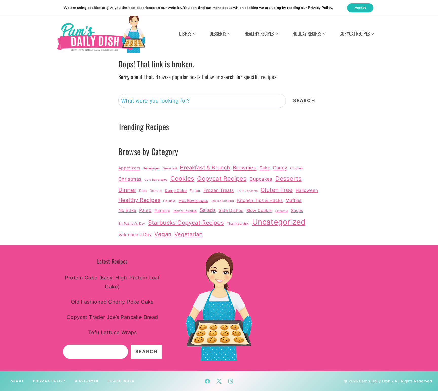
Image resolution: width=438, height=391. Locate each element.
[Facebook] (207, 381)
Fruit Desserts (247, 191)
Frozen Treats (218, 190)
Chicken (296, 168)
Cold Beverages (156, 179)
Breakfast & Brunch (205, 167)
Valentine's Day (135, 234)
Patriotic (162, 210)
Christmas (130, 179)
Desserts (288, 178)
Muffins (294, 200)
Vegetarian (188, 234)
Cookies (182, 178)
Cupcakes (260, 179)
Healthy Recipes (139, 200)
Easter (195, 191)
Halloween (307, 190)
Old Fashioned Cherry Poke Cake (112, 302)
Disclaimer (87, 381)
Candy (280, 168)
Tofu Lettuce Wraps (112, 332)
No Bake (127, 210)
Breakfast (170, 168)
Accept (360, 7)
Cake (264, 168)
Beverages (151, 168)
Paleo (145, 210)
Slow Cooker (259, 210)
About (17, 381)
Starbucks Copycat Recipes (186, 222)
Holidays (169, 201)
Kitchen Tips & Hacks (260, 200)
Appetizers (129, 168)
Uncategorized (278, 221)
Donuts (156, 191)
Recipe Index (121, 381)
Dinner (127, 189)
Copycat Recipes (221, 178)
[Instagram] (231, 381)
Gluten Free (277, 189)
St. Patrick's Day (131, 223)
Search (304, 100)
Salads (208, 210)
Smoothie (281, 211)
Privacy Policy (49, 381)
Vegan (162, 234)
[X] (219, 381)
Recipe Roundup (185, 211)
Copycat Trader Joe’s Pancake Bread (112, 317)
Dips (143, 191)
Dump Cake (176, 190)
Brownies (244, 167)
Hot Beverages (193, 200)
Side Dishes (230, 210)
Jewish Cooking (222, 201)
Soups (297, 210)
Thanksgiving (238, 223)
